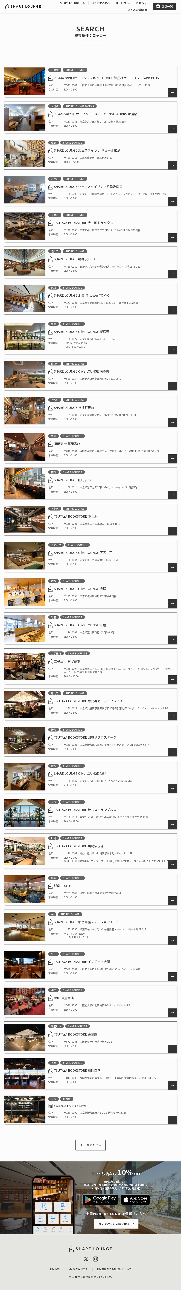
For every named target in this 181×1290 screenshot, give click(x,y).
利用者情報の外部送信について (114, 1269)
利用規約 (55, 1269)
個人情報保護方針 (78, 1269)
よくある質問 (136, 10)
